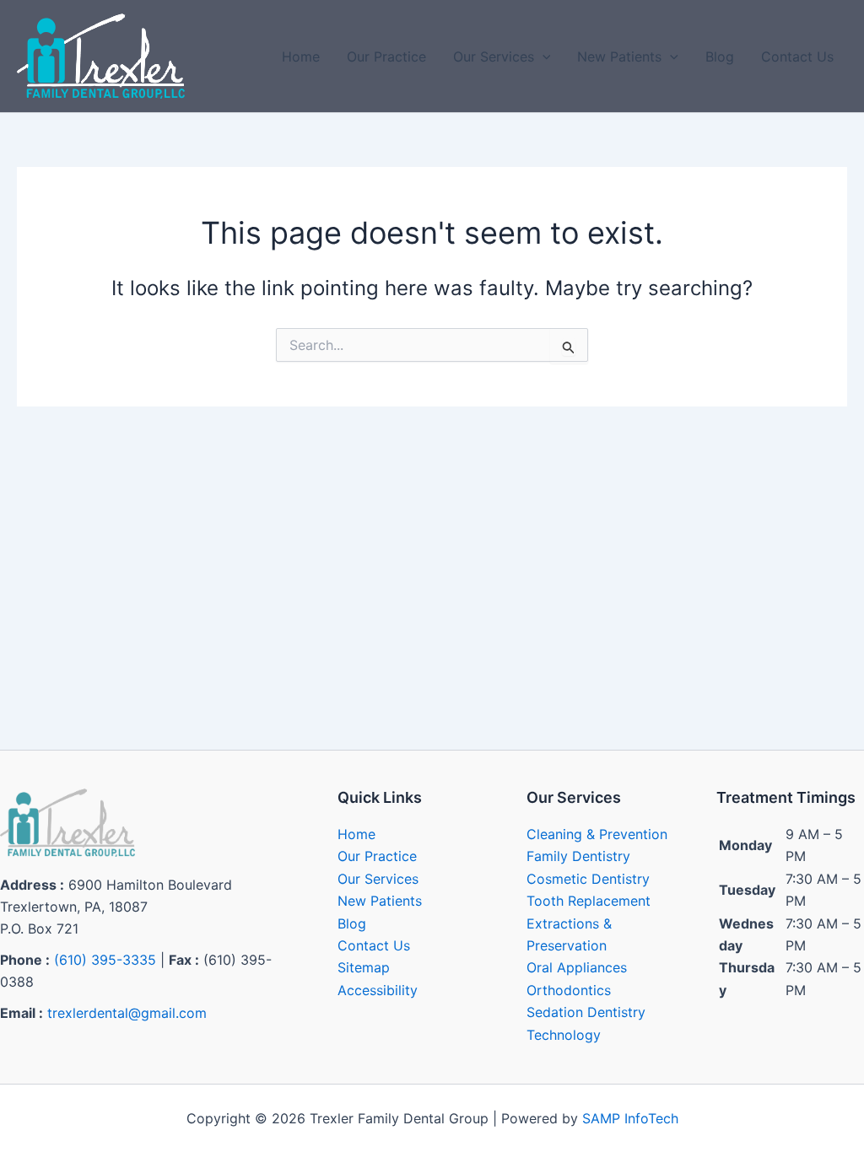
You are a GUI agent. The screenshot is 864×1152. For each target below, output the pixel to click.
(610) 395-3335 (105, 959)
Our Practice (386, 56)
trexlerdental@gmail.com (127, 1012)
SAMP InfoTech (630, 1118)
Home (301, 56)
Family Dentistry (578, 856)
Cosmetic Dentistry (588, 878)
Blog (719, 56)
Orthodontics (568, 990)
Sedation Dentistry (585, 1012)
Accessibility (378, 990)
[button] (542, 56)
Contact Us (797, 56)
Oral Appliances (576, 967)
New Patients (619, 56)
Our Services (493, 56)
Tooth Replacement (588, 900)
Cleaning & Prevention (596, 834)
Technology (563, 1034)
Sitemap (364, 967)
